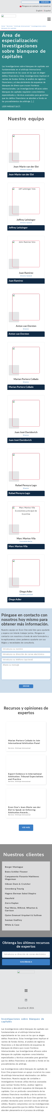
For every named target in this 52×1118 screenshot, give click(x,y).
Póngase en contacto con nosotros (36, 6)
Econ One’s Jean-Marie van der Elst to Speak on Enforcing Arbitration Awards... (24, 810)
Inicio (3, 26)
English (39, 11)
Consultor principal (26, 594)
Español (47, 11)
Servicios (10, 26)
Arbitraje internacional (22, 26)
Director (26, 329)
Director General (26, 169)
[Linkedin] (26, 1000)
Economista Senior (26, 541)
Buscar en (45, 2)
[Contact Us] (20, 6)
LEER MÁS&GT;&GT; (25, 86)
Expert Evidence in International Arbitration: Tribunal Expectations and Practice (25, 776)
